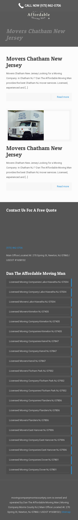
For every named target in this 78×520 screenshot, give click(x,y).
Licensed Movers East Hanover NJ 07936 (31, 430)
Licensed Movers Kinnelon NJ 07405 (29, 311)
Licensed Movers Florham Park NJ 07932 (31, 370)
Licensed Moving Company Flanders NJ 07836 (34, 410)
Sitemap (66, 512)
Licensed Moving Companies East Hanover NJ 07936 (38, 449)
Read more (63, 97)
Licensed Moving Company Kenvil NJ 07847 (33, 351)
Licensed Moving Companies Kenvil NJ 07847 (34, 341)
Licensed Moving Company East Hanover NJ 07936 (37, 440)
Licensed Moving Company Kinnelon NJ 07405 (34, 321)
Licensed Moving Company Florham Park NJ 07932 (36, 380)
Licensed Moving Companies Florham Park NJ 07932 (37, 390)
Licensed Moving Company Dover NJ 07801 (33, 469)
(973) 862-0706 (14, 247)
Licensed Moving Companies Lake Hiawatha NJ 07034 (38, 282)
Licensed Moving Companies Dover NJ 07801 (34, 459)
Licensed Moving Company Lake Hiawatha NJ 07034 (37, 291)
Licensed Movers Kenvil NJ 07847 (27, 361)
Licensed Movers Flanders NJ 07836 (29, 420)
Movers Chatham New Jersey (34, 61)
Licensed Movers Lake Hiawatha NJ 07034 (32, 301)
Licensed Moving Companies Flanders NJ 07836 (35, 400)
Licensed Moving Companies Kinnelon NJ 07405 (35, 331)
